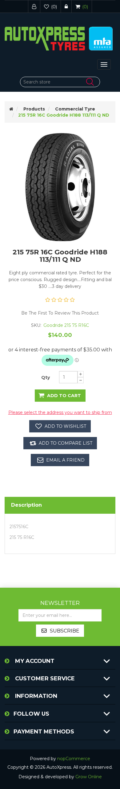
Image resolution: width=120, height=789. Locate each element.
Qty (45, 377)
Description (26, 505)
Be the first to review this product (60, 313)
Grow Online (88, 776)
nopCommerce (73, 758)
